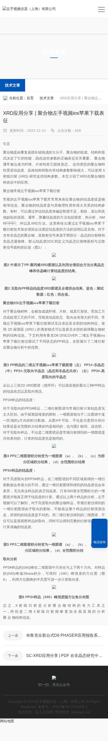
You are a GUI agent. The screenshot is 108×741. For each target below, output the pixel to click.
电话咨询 (99, 542)
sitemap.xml (80, 712)
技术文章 (12, 85)
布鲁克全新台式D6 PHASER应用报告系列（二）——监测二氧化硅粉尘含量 (65, 635)
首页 (30, 98)
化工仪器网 (44, 712)
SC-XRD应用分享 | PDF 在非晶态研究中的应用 (65, 655)
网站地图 (7, 721)
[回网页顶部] (99, 524)
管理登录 (62, 712)
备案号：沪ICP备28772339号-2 (63, 707)
